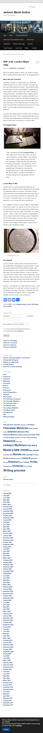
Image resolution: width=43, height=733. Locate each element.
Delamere (12, 431)
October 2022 (7, 596)
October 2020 (7, 649)
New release (34, 450)
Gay (7, 437)
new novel (21, 449)
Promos (12, 458)
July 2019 (6, 671)
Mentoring (6, 381)
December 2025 (8, 511)
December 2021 (8, 618)
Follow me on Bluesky (9, 345)
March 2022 (7, 611)
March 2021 (7, 638)
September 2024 (8, 544)
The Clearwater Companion (12, 399)
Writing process (14, 470)
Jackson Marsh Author (16, 12)
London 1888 (30, 304)
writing (30, 466)
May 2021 (6, 634)
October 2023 (7, 569)
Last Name (30, 316)
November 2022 (8, 594)
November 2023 (8, 567)
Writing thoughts (8, 417)
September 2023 (8, 571)
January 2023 (7, 589)
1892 (4, 425)
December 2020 (8, 645)
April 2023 (6, 582)
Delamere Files (23, 432)
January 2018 (7, 700)
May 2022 (6, 607)
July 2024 (6, 549)
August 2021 (7, 627)
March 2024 (7, 558)
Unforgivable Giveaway (10, 360)
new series (6, 383)
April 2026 (6, 502)
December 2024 (8, 538)
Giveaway (11, 437)
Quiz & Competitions (10, 392)
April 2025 (6, 529)
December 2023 (8, 565)
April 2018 (6, 696)
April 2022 (6, 609)
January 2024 (7, 562)
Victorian (17, 466)
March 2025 (7, 531)
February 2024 (7, 560)
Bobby (27, 48)
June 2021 (6, 631)
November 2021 (8, 620)
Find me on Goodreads (10, 347)
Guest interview (32, 437)
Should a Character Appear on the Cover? (16, 358)
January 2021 (7, 642)
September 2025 (8, 518)
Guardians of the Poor (21, 437)
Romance (13, 461)
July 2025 (6, 522)
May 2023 (6, 580)
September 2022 (8, 598)
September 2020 (8, 651)
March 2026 (7, 504)
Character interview (13, 425)
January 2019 (7, 685)
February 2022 (7, 614)
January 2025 (7, 536)
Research (6, 394)
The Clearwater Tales (10, 403)
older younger (27, 454)
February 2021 (7, 640)
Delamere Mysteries (10, 434)
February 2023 (7, 587)
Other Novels (30, 39)
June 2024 (6, 551)
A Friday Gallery (8, 364)
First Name (6, 316)
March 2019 (7, 680)
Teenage (26, 462)
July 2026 (6, 495)
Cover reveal (33, 428)
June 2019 (6, 674)
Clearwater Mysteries (22, 35)
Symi (21, 462)
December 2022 (8, 591)
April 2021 (6, 636)
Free (4, 437)
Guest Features (8, 48)
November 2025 (8, 513)
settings (19, 726)
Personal (6, 388)
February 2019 (7, 683)
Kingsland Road (21, 304)
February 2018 (7, 698)
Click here (20, 331)
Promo (6, 458)
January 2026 (7, 509)
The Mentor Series (9, 410)
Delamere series (22, 435)
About (11, 35)
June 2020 (6, 658)
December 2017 (8, 703)
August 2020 (7, 654)
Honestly (34, 48)
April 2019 (6, 678)
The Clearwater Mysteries (11, 401)
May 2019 (6, 676)
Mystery (8, 450)
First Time (36, 434)
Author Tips (18, 48)
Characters (24, 425)
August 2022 (7, 600)
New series (10, 455)
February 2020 (7, 662)
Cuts (4, 374)
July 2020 (6, 656)
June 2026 (6, 498)
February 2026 (7, 507)
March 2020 (7, 660)
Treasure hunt (7, 466)
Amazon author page (19, 44)
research (26, 458)
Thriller (34, 461)
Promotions (7, 390)
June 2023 (6, 578)
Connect (30, 44)
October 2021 (7, 622)
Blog (5, 35)
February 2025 (7, 533)
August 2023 (7, 573)
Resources (34, 458)
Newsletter (7, 44)
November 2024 (8, 540)
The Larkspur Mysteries (10, 408)
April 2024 (6, 556)
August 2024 (7, 547)
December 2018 (8, 687)
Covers (5, 432)
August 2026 (7, 493)
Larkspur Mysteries (14, 445)
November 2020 (8, 647)
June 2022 (6, 605)
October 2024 (7, 542)
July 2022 (6, 602)
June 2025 (6, 524)
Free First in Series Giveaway (12, 367)
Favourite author (8, 479)
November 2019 (8, 667)
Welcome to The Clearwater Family (14, 39)
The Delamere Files (9, 405)
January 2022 (7, 616)
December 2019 (8, 665)
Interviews (6, 379)
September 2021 (8, 625)
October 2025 (7, 515)
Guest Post (6, 377)
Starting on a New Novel (11, 362)
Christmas (30, 424)
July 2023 (6, 576)
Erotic (29, 435)
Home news (19, 441)
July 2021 (6, 629)
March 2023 (7, 585)
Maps (36, 304)
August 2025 (7, 520)
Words (25, 466)
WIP (10, 304)
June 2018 (6, 691)
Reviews (5, 462)
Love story (31, 445)
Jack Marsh (21, 68)
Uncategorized (8, 412)
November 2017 (8, 705)
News (4, 455)
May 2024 (6, 553)
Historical (9, 441)
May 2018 (6, 694)
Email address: (7, 324)
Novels (5, 385)
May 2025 (6, 527)
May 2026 (6, 500)
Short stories (7, 397)
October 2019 (7, 669)
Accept (6, 729)
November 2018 (8, 689)
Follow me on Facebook (10, 343)
